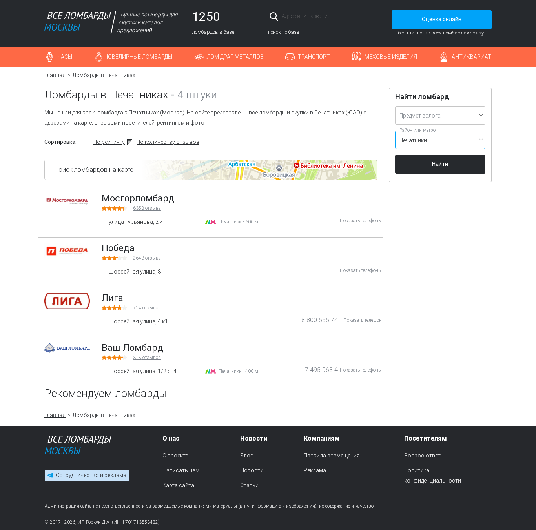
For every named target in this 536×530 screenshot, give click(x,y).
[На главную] (78, 447)
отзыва (147, 208)
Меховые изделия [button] (391, 57)
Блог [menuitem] (246, 455)
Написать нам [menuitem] (180, 470)
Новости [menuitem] (251, 470)
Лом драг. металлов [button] (235, 57)
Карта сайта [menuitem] (178, 485)
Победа (118, 248)
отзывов (147, 307)
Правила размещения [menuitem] (332, 455)
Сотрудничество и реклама (91, 475)
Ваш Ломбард (132, 347)
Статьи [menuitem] (249, 485)
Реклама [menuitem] (315, 470)
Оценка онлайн (441, 19)
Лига (112, 298)
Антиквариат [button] (471, 57)
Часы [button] (64, 57)
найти (369, 16)
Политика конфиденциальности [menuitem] (432, 475)
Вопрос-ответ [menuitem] (422, 455)
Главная (55, 75)
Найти (440, 164)
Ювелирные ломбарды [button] (139, 57)
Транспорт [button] (314, 57)
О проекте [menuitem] (175, 455)
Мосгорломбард (138, 198)
